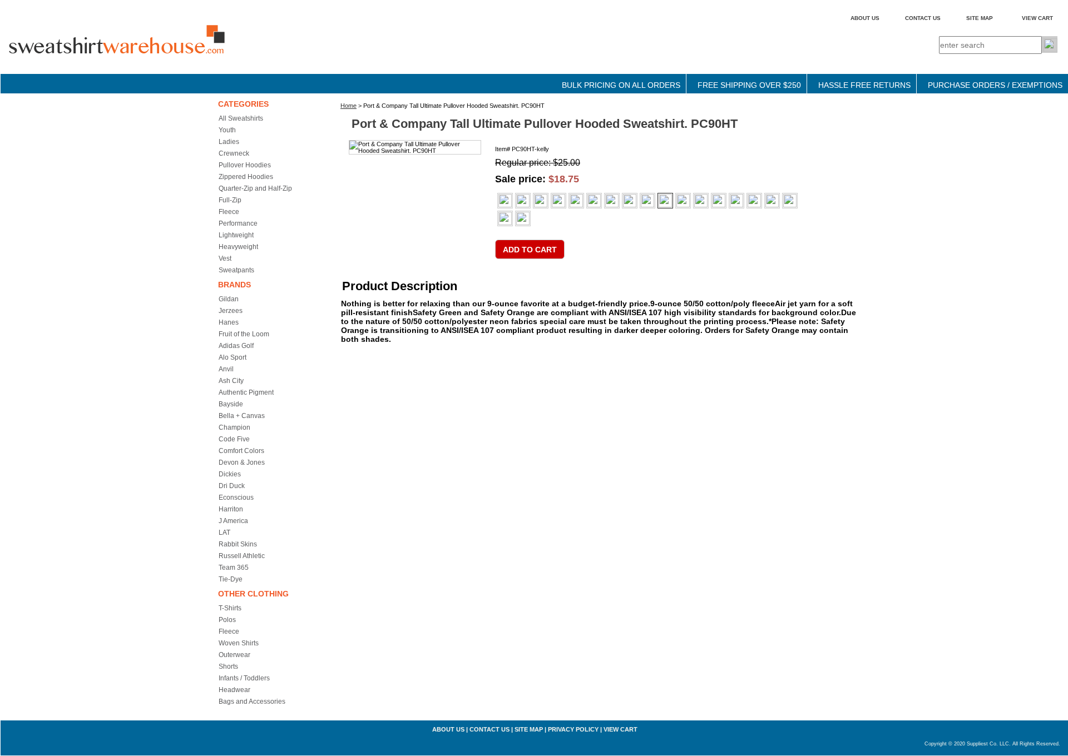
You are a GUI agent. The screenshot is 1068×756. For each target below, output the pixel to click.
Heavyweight (238, 247)
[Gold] (629, 200)
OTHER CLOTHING (253, 593)
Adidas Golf (236, 346)
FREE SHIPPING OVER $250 (749, 85)
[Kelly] (665, 200)
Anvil (226, 369)
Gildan (229, 299)
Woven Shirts (239, 643)
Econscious (236, 497)
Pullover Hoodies (245, 165)
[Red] (772, 200)
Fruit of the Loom (244, 334)
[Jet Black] (647, 200)
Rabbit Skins (238, 544)
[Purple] (754, 200)
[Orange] (718, 200)
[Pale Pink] (736, 200)
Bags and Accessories (252, 701)
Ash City (231, 381)
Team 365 (234, 567)
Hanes (229, 322)
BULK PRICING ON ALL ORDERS (621, 85)
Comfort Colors (241, 451)
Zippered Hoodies (246, 177)
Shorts (228, 666)
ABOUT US (865, 18)
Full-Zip (230, 200)
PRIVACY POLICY (573, 729)
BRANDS (234, 284)
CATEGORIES (243, 104)
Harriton (231, 509)
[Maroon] (683, 200)
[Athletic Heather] (540, 200)
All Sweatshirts (241, 118)
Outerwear (234, 655)
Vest (225, 258)
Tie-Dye (231, 579)
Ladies (229, 142)
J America (233, 521)
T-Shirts (230, 608)
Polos (227, 620)
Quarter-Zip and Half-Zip (255, 188)
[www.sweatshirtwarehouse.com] (140, 49)
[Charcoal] (576, 200)
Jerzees (231, 311)
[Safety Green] (505, 218)
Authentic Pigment (246, 392)
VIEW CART (1037, 18)
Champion (234, 427)
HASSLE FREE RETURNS (864, 85)
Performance (238, 223)
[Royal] (790, 200)
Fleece (229, 212)
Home (348, 105)
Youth (227, 130)
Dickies (230, 474)
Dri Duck (232, 486)
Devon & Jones (242, 462)
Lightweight (236, 235)
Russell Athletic (242, 556)
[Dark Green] (612, 200)
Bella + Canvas (242, 416)
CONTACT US (923, 18)
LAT (224, 532)
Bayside (231, 404)
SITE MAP (979, 18)
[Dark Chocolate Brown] (594, 200)
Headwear (234, 690)
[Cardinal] (558, 200)
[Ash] (523, 200)
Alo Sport (232, 357)
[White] (505, 200)
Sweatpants (236, 270)
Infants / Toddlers (244, 678)
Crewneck (234, 153)
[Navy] (701, 200)
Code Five (234, 439)
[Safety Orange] (523, 218)
